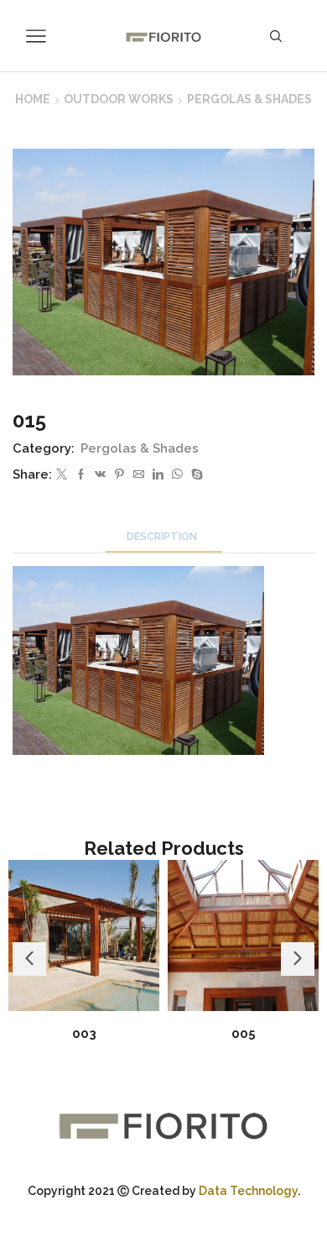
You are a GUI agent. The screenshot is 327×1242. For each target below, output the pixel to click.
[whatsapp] (177, 475)
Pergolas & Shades (249, 99)
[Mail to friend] (138, 475)
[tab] (164, 536)
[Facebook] (81, 475)
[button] (29, 959)
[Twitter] (61, 475)
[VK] (100, 475)
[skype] (195, 475)
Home (32, 99)
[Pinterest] (119, 475)
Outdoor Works (119, 99)
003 (84, 1033)
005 (243, 1033)
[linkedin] (158, 475)
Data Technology (248, 1190)
